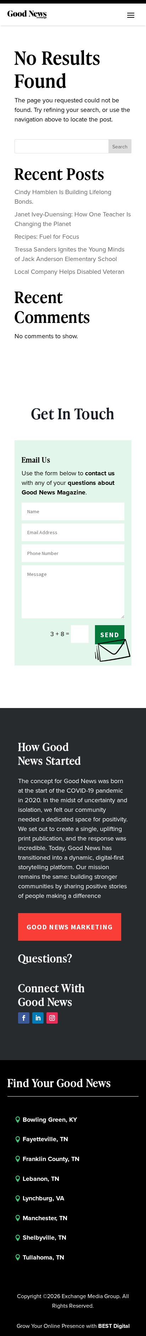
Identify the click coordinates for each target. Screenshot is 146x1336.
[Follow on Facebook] (23, 1018)
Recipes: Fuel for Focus (47, 236)
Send (109, 634)
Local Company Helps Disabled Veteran (69, 271)
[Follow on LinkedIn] (38, 1018)
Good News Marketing (70, 926)
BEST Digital (114, 1326)
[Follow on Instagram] (52, 1018)
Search (120, 147)
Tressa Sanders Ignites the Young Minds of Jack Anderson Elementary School (69, 254)
